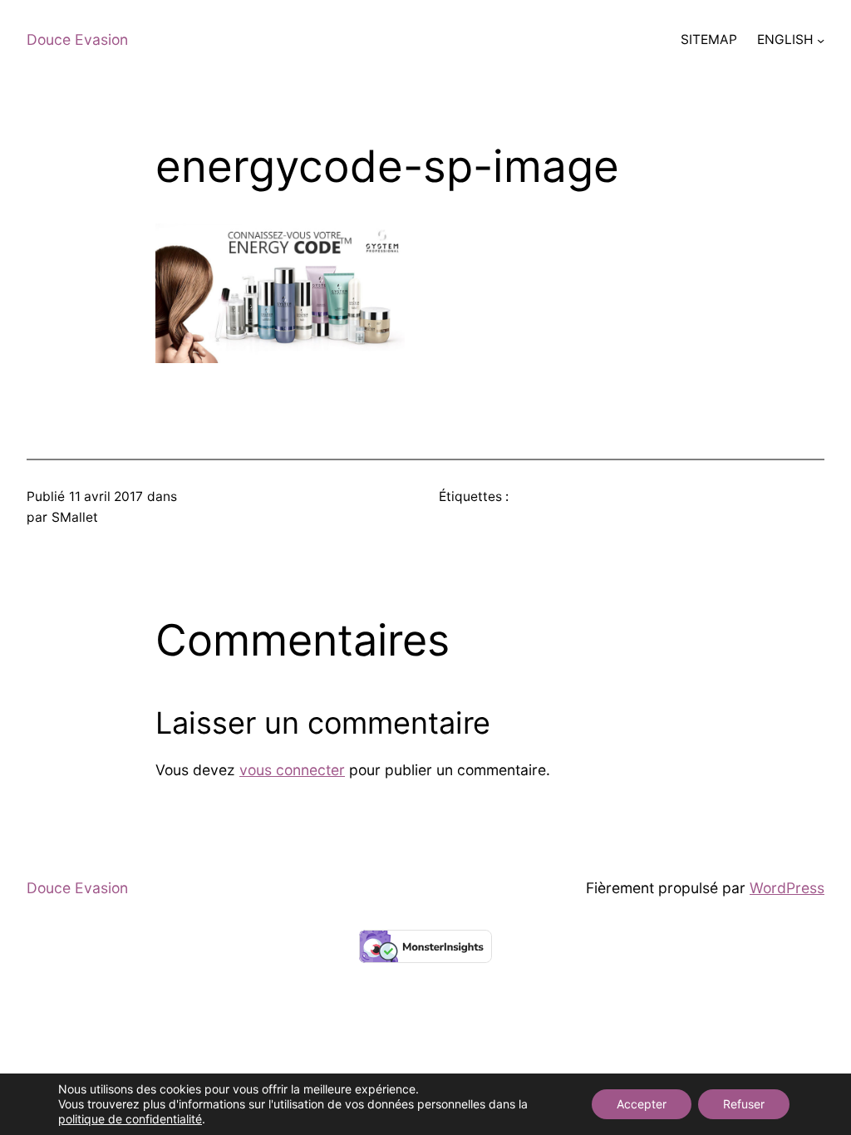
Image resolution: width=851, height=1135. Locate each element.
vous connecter (292, 770)
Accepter (642, 1104)
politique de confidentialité (130, 1119)
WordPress (787, 888)
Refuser (744, 1104)
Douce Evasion (77, 39)
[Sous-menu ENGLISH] (820, 40)
